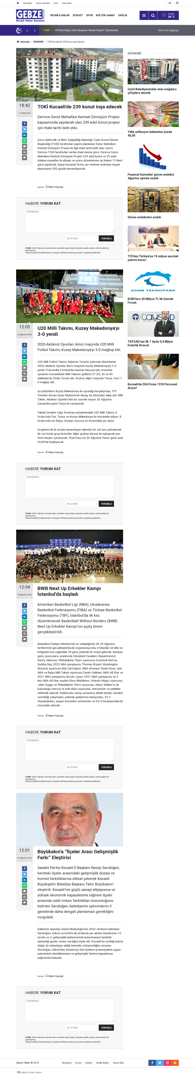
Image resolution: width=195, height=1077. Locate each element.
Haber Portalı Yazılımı (31, 1072)
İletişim (88, 1063)
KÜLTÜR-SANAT (105, 15)
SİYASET (78, 15)
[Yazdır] (24, 152)
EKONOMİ (38, 42)
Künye (78, 1063)
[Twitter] (24, 129)
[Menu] (144, 15)
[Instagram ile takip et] (167, 1063)
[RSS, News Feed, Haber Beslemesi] (175, 1063)
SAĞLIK (122, 15)
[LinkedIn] (24, 135)
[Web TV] (170, 3)
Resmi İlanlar (60, 15)
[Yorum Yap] (24, 157)
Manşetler (27, 3)
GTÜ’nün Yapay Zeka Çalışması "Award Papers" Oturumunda (86, 30)
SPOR (89, 15)
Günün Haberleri (43, 3)
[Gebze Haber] (30, 15)
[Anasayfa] (18, 3)
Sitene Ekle (66, 3)
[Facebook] (24, 123)
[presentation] (27, 30)
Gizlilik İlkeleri (102, 1063)
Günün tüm (168, 30)
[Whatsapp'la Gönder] (24, 140)
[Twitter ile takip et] (160, 1063)
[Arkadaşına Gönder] (24, 146)
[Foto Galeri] (177, 3)
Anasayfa (25, 42)
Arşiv (56, 3)
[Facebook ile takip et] (152, 1063)
